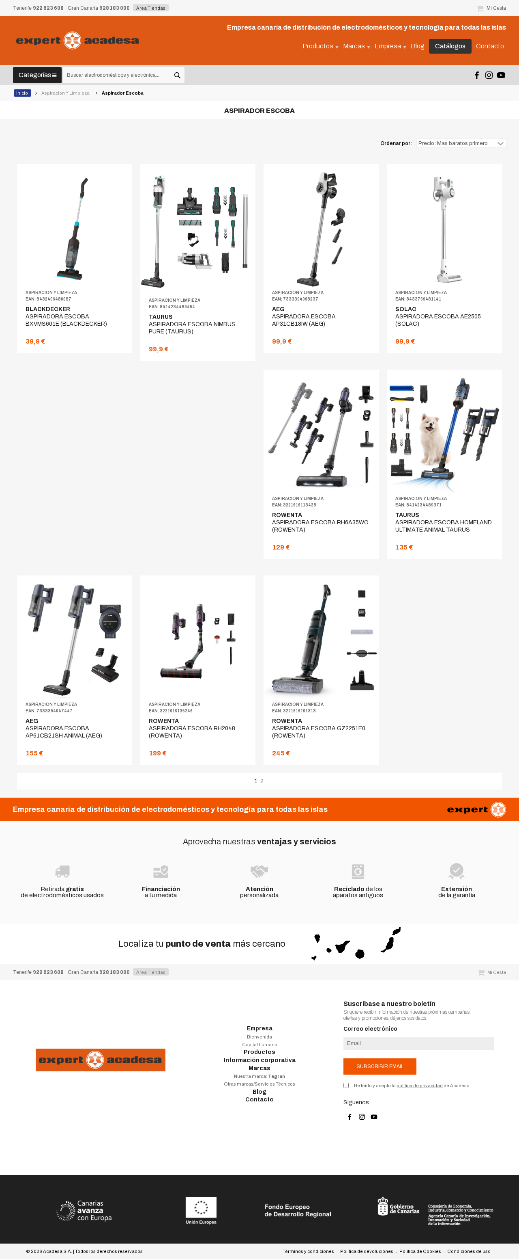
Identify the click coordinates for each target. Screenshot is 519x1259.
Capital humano (259, 1044)
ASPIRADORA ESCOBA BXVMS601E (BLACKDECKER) (66, 316)
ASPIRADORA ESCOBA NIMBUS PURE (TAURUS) (192, 324)
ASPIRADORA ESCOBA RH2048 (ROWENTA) (192, 728)
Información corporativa (260, 1060)
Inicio (22, 93)
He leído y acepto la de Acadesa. (412, 1085)
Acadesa (78, 40)
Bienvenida (259, 1036)
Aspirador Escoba (123, 93)
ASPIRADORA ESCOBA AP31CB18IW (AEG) (304, 316)
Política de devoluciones (366, 1251)
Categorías (35, 74)
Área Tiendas (150, 8)
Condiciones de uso (469, 1251)
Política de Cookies (420, 1251)
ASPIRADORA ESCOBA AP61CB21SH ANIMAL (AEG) (64, 728)
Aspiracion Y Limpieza (65, 93)
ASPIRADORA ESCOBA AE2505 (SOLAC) (438, 316)
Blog (259, 1092)
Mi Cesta (495, 8)
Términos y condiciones (308, 1251)
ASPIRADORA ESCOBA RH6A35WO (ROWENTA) (320, 522)
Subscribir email (379, 1066)
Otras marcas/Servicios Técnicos (259, 1084)
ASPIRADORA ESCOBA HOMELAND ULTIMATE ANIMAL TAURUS (443, 522)
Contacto (259, 1100)
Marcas (259, 1068)
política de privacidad (420, 1085)
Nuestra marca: (259, 1076)
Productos (259, 1052)
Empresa (259, 1028)
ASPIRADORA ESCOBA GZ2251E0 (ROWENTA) (318, 728)
